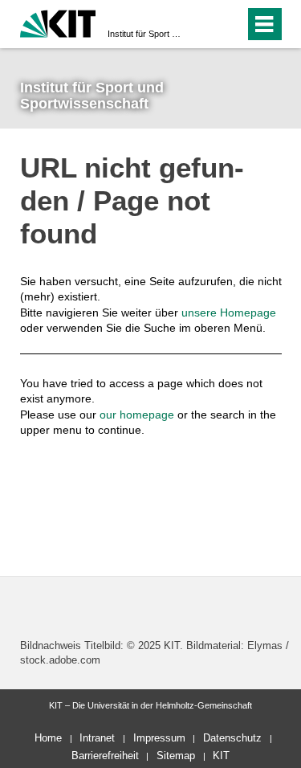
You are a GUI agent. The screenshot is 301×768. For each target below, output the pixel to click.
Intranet (97, 738)
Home (48, 738)
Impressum (159, 738)
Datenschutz (232, 738)
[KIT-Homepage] (58, 22)
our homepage (137, 414)
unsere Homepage (228, 312)
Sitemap (176, 756)
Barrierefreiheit (105, 756)
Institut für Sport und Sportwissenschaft (146, 34)
